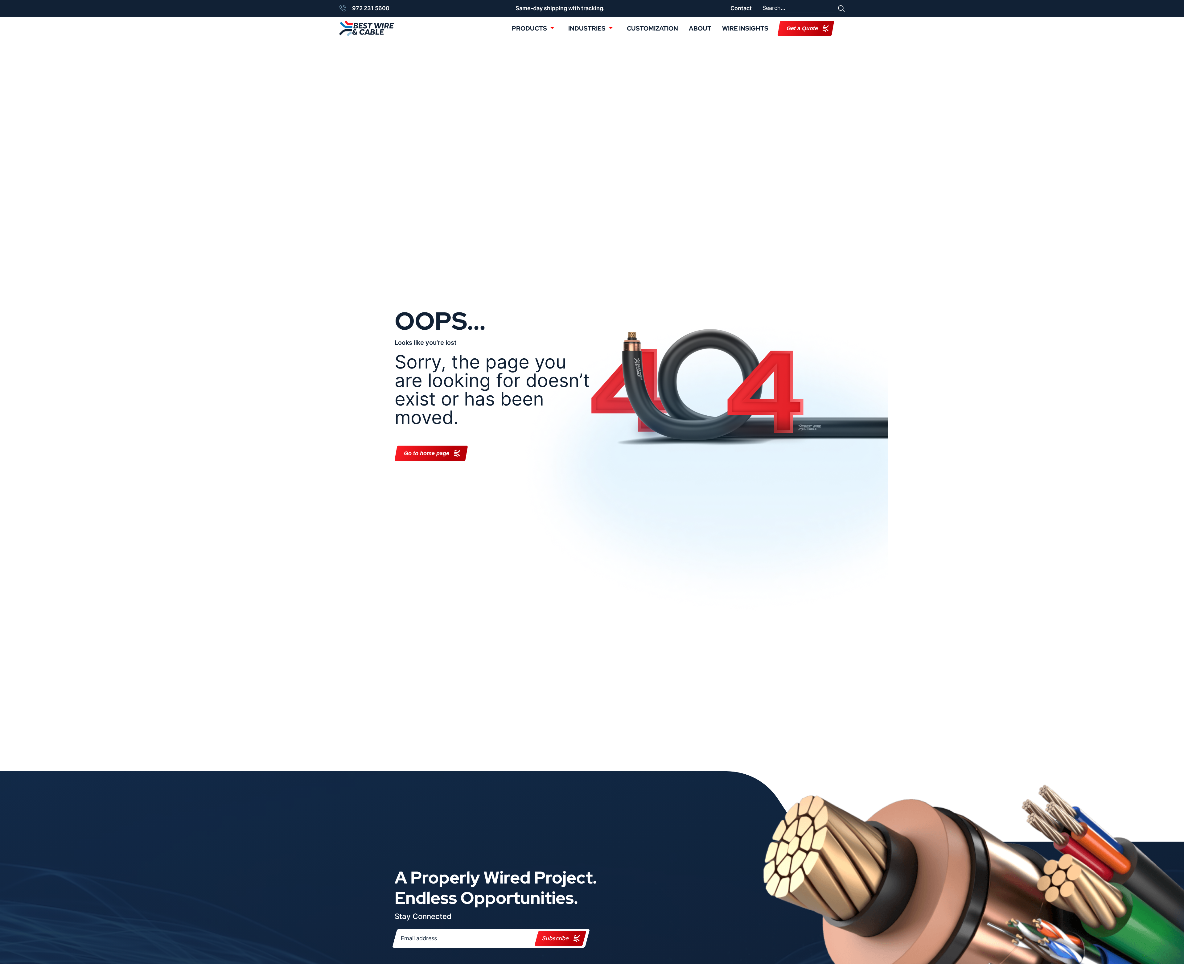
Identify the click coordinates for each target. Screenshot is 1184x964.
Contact (741, 8)
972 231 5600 (370, 8)
